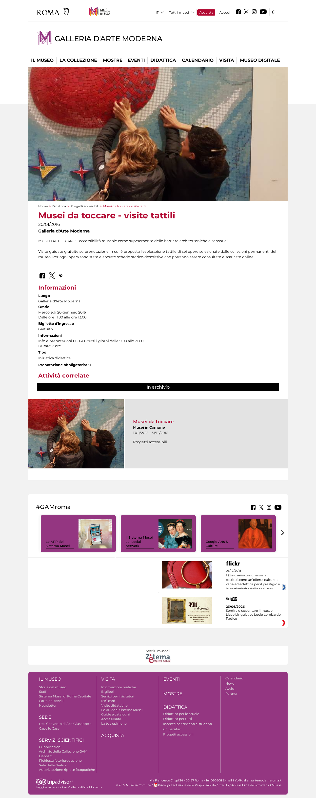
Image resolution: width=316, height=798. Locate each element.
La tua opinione (114, 723)
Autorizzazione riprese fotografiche (67, 770)
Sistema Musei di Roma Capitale (65, 696)
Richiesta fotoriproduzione (60, 760)
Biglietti (107, 691)
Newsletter (48, 705)
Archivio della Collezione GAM (63, 751)
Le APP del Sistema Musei (58, 544)
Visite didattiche (114, 705)
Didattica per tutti (177, 719)
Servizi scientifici (61, 740)
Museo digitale (260, 60)
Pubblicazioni (50, 747)
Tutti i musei (179, 12)
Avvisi (230, 689)
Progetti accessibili (85, 206)
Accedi (224, 12)
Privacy (163, 785)
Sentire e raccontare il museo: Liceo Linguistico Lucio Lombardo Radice (253, 614)
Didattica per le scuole (181, 714)
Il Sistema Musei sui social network (139, 541)
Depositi (46, 756)
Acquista (206, 12)
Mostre (112, 60)
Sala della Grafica (53, 765)
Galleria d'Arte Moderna (108, 38)
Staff (42, 691)
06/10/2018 (253, 580)
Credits (223, 785)
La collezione (78, 60)
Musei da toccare (153, 421)
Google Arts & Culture (217, 544)
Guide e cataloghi (115, 714)
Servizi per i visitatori (117, 696)
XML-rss (275, 785)
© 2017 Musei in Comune (133, 785)
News (229, 683)
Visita (226, 60)
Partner (231, 693)
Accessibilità (111, 719)
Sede (45, 717)
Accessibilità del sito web (249, 785)
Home (43, 206)
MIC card (108, 701)
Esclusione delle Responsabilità (193, 785)
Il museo (42, 60)
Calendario (198, 60)
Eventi (136, 60)
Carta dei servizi (51, 701)
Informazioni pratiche (118, 687)
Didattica (163, 60)
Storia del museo (52, 687)
